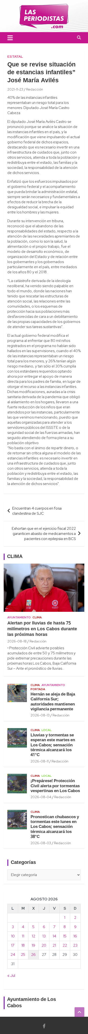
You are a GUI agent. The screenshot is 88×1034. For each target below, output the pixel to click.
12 (33, 936)
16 (75, 936)
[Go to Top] (79, 1012)
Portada (38, 689)
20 (44, 945)
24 (13, 954)
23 (75, 945)
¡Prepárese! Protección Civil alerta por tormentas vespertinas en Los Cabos (55, 786)
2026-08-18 (17, 641)
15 (64, 936)
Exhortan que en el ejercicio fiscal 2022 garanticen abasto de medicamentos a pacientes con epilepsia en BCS (44, 533)
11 (23, 936)
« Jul (11, 975)
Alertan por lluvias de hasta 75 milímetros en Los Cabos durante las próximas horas (42, 629)
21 (54, 945)
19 (33, 945)
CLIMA (14, 557)
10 (13, 936)
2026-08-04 (41, 797)
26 (33, 954)
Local (47, 730)
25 (23, 954)
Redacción (34, 89)
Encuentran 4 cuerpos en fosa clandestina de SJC (37, 511)
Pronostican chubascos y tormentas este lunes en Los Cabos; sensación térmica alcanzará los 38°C (55, 827)
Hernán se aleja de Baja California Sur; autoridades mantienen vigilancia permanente (53, 702)
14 (54, 936)
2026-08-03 (41, 843)
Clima (37, 617)
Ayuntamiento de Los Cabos (31, 1003)
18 (23, 945)
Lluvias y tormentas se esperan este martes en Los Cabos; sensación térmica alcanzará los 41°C (53, 745)
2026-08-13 (40, 715)
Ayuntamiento (19, 617)
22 (65, 945)
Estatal (15, 56)
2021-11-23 (15, 89)
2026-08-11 (40, 761)
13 (44, 936)
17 (12, 945)
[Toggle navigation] (10, 37)
